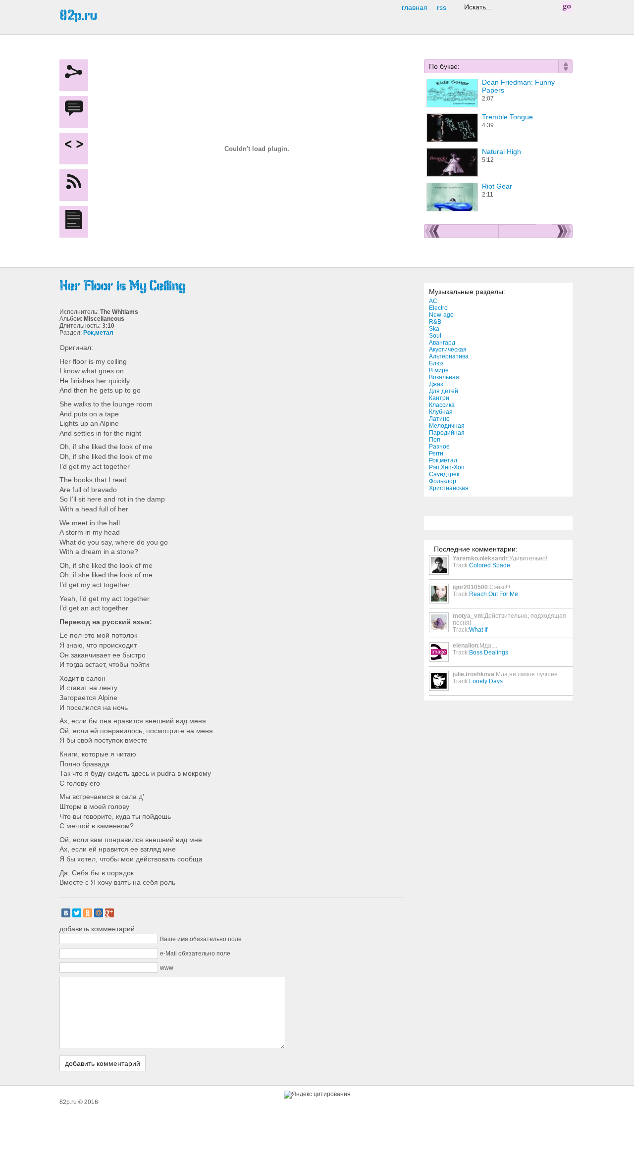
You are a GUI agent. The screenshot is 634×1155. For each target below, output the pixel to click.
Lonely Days (486, 681)
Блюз (436, 363)
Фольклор (442, 481)
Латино (439, 418)
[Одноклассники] (87, 912)
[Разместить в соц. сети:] (76, 75)
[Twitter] (76, 912)
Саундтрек (444, 474)
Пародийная (447, 432)
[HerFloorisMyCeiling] (232, 286)
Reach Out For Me (493, 594)
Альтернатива (449, 356)
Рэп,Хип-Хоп (447, 467)
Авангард (442, 342)
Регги (436, 453)
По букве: (444, 66)
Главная (414, 7)
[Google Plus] (109, 912)
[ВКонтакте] (65, 912)
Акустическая (448, 349)
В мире (439, 370)
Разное (439, 446)
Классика (442, 405)
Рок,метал (443, 460)
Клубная (441, 411)
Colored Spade (489, 565)
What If (478, 629)
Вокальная (444, 377)
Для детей (443, 391)
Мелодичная (447, 425)
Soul (435, 335)
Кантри (439, 398)
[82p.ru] (78, 15)
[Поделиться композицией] (76, 148)
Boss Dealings (488, 652)
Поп (434, 439)
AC (433, 301)
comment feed (76, 185)
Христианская (449, 488)
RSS (441, 7)
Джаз (436, 384)
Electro (438, 307)
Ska (434, 328)
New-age (441, 314)
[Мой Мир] (98, 912)
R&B (435, 321)
